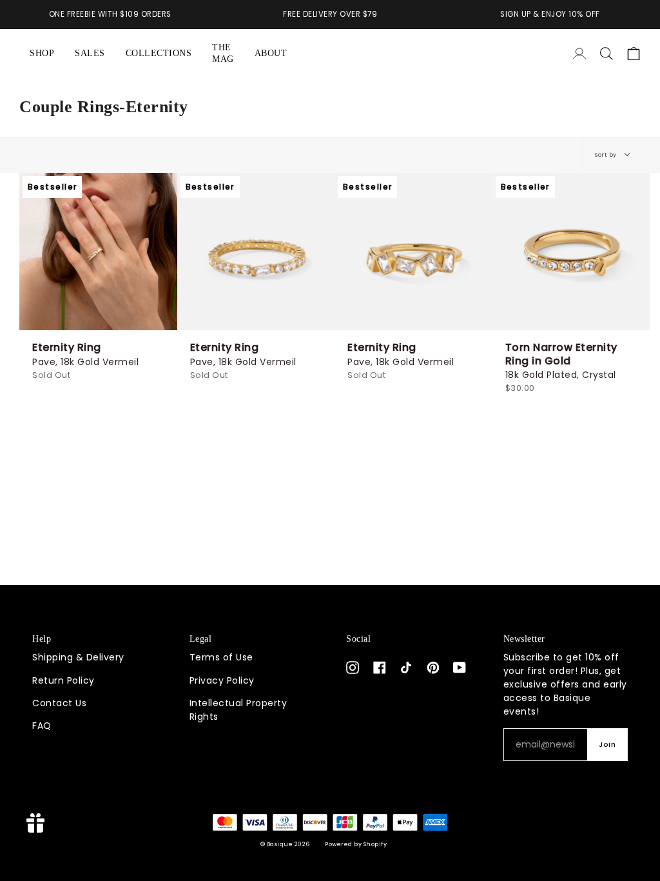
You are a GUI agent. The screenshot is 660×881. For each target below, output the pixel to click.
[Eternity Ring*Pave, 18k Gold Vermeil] (98, 252)
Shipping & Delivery (78, 657)
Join (607, 744)
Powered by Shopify (356, 844)
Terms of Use (221, 657)
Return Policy (63, 680)
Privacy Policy (222, 680)
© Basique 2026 (285, 844)
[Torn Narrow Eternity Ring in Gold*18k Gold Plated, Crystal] (571, 252)
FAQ (42, 725)
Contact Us (59, 703)
